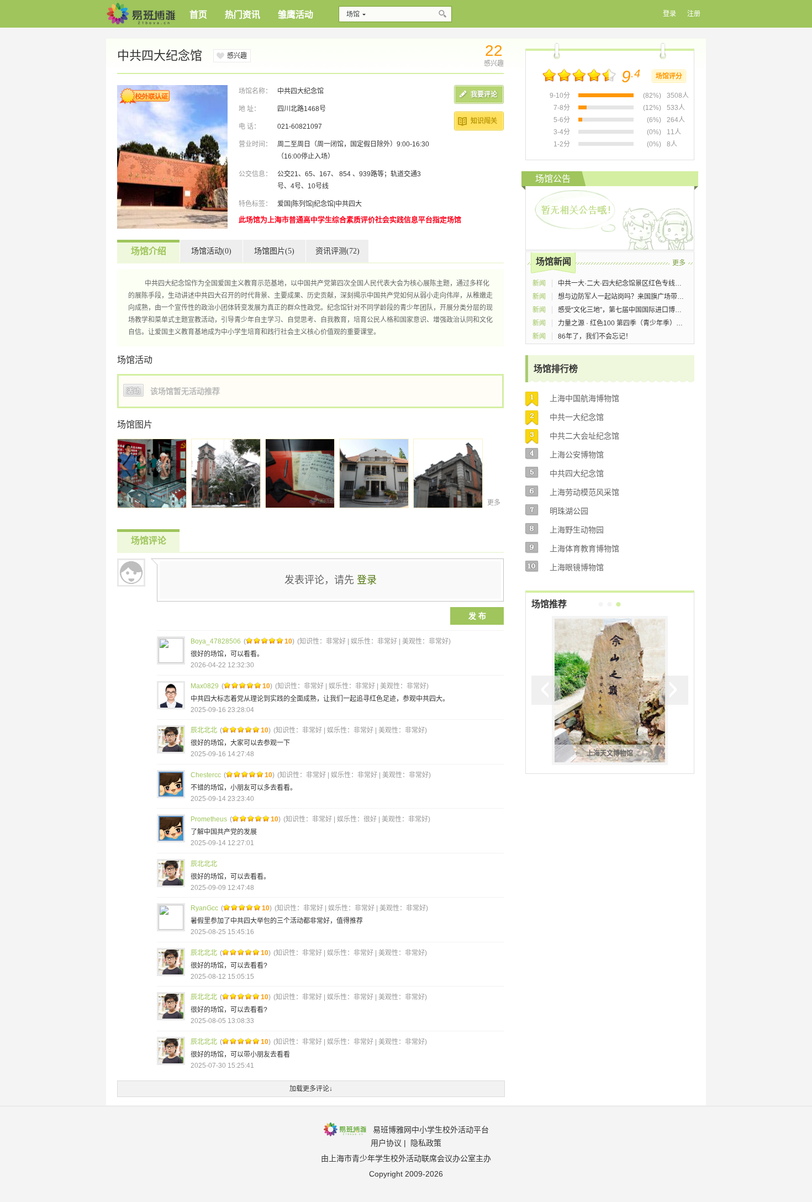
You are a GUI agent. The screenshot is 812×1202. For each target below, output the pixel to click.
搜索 (443, 14)
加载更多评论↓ (311, 1089)
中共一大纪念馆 (577, 417)
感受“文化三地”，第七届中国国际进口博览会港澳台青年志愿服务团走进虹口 (669, 310)
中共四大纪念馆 (577, 473)
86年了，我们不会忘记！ (595, 336)
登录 (367, 580)
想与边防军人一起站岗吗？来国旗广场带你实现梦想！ (637, 296)
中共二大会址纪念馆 (584, 435)
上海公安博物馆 (577, 454)
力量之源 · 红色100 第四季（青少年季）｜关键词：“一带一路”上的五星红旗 (669, 323)
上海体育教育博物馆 (584, 548)
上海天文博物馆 (610, 753)
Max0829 (205, 686)
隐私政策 (425, 1142)
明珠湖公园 (569, 511)
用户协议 (386, 1142)
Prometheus (209, 819)
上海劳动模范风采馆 (584, 492)
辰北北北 (204, 730)
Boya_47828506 (216, 641)
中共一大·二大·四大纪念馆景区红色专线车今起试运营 (636, 283)
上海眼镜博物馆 (577, 567)
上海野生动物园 (577, 529)
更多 (493, 503)
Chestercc (206, 775)
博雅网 (140, 14)
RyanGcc (204, 908)
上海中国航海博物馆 (584, 398)
